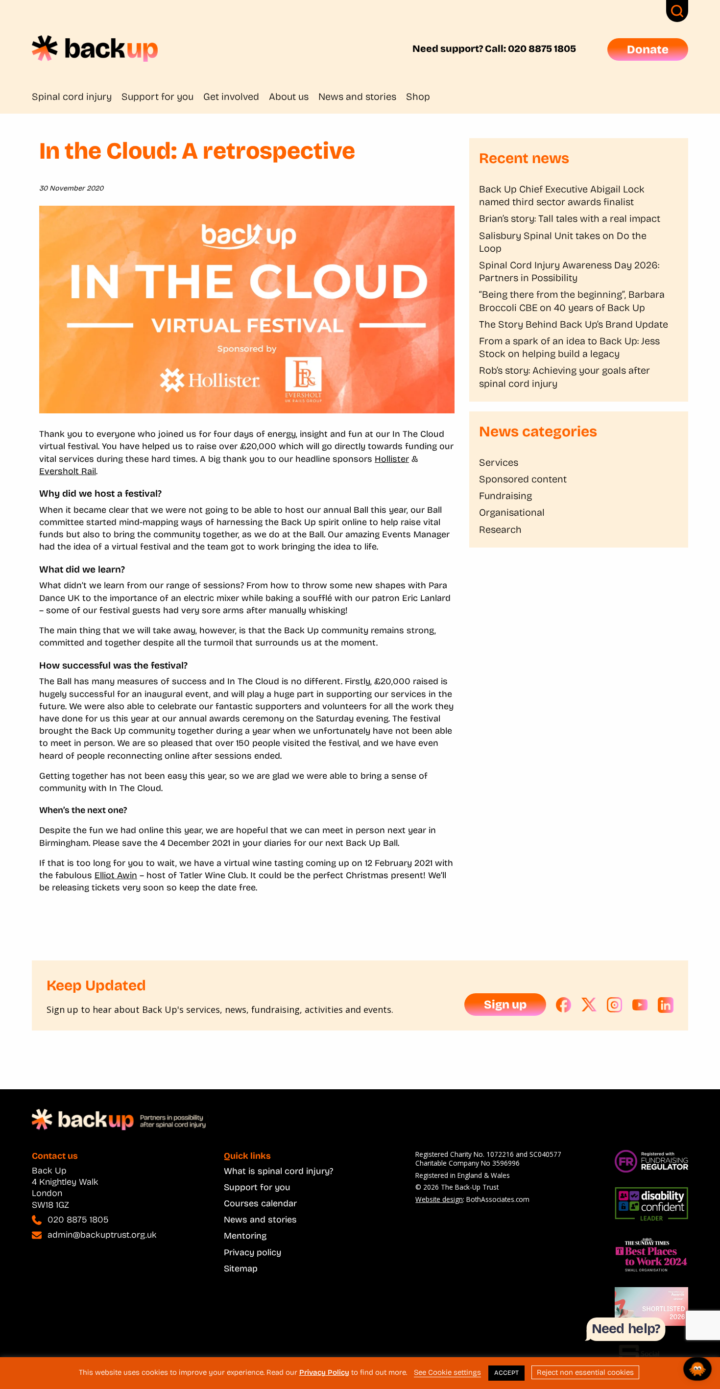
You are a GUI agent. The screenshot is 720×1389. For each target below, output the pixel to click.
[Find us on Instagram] (615, 1005)
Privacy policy (252, 1252)
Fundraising (505, 496)
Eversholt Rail (67, 471)
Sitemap (241, 1268)
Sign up (505, 1004)
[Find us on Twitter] (589, 1005)
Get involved (231, 96)
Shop (418, 96)
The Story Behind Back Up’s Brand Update (573, 324)
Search (677, 11)
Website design (439, 1199)
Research (500, 529)
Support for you (157, 96)
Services (498, 462)
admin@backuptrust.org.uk (102, 1234)
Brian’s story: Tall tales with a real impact (569, 218)
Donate (648, 49)
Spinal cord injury (72, 96)
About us (289, 96)
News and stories (357, 96)
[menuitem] (76, 96)
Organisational (512, 512)
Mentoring (245, 1235)
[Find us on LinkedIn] (665, 1005)
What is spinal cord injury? (278, 1171)
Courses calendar (260, 1203)
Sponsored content (523, 479)
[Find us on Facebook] (564, 1005)
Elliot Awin (116, 875)
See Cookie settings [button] (447, 1372)
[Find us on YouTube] (640, 1005)
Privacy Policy (324, 1372)
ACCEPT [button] (506, 1373)
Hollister (392, 459)
